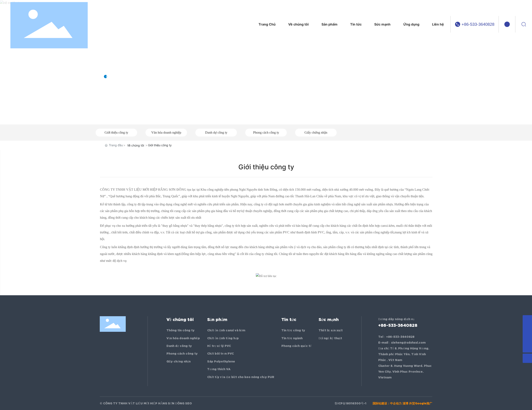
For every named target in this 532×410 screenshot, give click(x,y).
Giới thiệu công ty (116, 132)
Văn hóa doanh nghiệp (166, 132)
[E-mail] (527, 329)
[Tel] (527, 338)
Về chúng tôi (129, 63)
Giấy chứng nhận (315, 132)
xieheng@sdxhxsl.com (408, 342)
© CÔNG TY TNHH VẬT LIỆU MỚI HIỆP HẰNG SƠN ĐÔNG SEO (146, 403)
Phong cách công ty (266, 132)
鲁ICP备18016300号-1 (350, 403)
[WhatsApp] (527, 320)
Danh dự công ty (216, 132)
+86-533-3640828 (478, 24)
